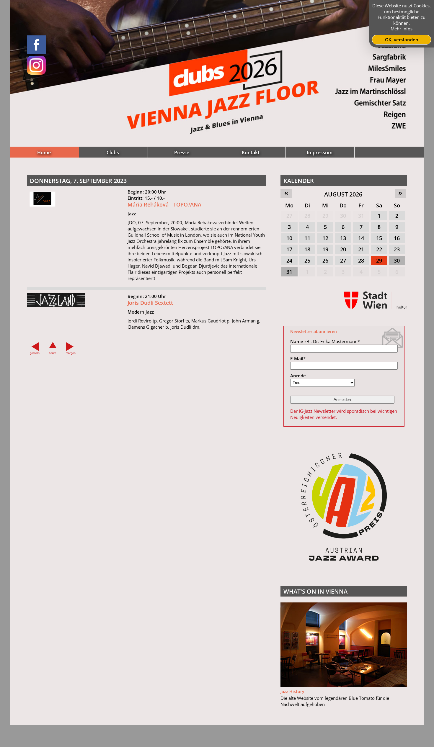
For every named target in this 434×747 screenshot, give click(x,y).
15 (379, 238)
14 (361, 238)
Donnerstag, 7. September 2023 (78, 181)
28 (307, 215)
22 (379, 249)
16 (397, 238)
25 (307, 260)
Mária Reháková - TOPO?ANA (164, 204)
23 (397, 249)
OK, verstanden (401, 39)
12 (325, 238)
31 (361, 215)
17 (289, 249)
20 (343, 249)
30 (343, 215)
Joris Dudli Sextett (150, 302)
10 (289, 238)
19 (325, 249)
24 (289, 260)
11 (307, 238)
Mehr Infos (401, 29)
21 (361, 249)
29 (325, 215)
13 (343, 238)
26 (325, 260)
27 (289, 215)
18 (307, 249)
